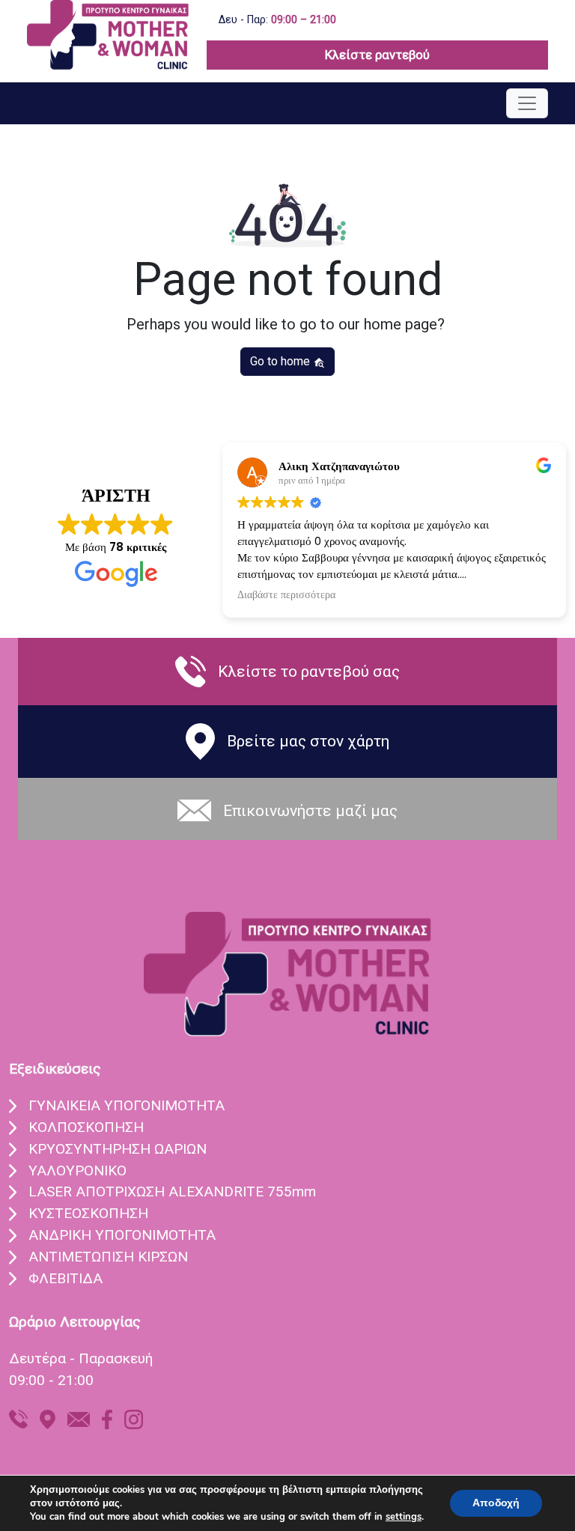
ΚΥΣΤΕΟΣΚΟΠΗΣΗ (88, 1213)
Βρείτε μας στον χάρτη (308, 740)
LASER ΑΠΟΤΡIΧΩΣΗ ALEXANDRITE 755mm (172, 1191)
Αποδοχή (496, 1503)
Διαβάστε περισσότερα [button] (286, 595)
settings (404, 1517)
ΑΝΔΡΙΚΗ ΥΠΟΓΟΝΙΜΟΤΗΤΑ (122, 1235)
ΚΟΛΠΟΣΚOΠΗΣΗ (86, 1127)
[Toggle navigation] (527, 103)
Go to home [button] (281, 361)
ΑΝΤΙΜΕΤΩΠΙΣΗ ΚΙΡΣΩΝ (108, 1256)
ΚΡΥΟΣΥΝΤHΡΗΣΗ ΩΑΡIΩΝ (117, 1148)
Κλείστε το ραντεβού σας (309, 671)
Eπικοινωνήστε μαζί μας (310, 810)
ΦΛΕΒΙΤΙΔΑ (65, 1278)
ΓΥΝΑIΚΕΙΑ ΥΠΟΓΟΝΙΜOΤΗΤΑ (126, 1105)
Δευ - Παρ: (277, 19)
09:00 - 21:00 (51, 1380)
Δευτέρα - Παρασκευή (81, 1358)
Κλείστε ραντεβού (377, 54)
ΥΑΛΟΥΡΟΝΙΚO (77, 1170)
